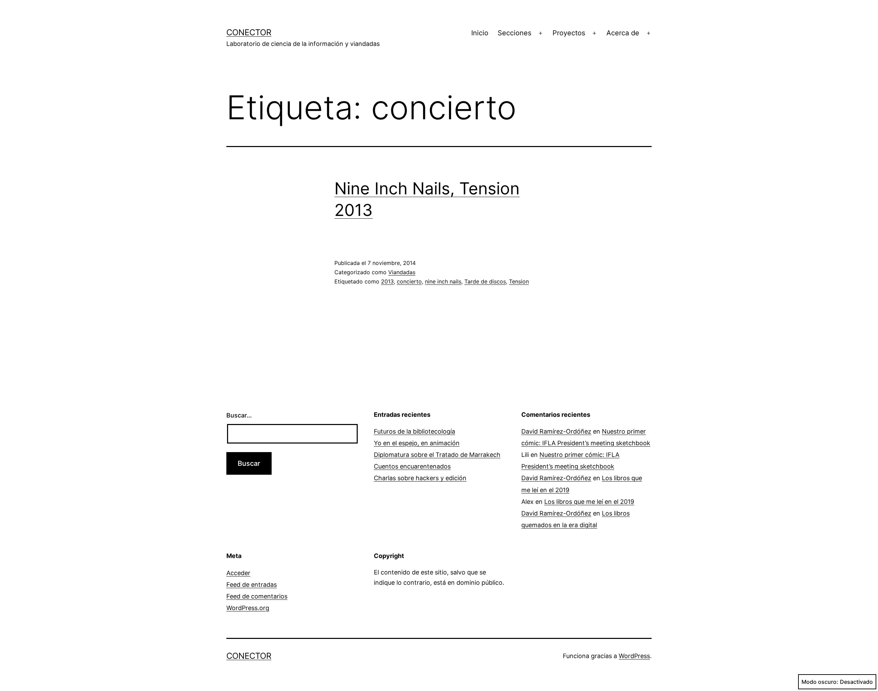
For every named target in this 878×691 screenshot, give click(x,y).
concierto (409, 281)
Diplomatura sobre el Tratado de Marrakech (437, 454)
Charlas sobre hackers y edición (420, 478)
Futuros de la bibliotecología (414, 431)
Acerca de (622, 33)
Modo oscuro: (820, 681)
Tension (519, 281)
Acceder (238, 573)
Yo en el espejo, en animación (417, 443)
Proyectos (569, 33)
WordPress (634, 655)
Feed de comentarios (256, 596)
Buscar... (239, 415)
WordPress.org (247, 607)
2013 (387, 281)
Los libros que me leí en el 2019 (589, 501)
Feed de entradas (251, 584)
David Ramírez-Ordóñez (556, 431)
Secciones (514, 33)
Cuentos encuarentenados (412, 466)
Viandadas (401, 272)
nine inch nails (443, 281)
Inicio (479, 33)
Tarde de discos (485, 281)
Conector (248, 32)
